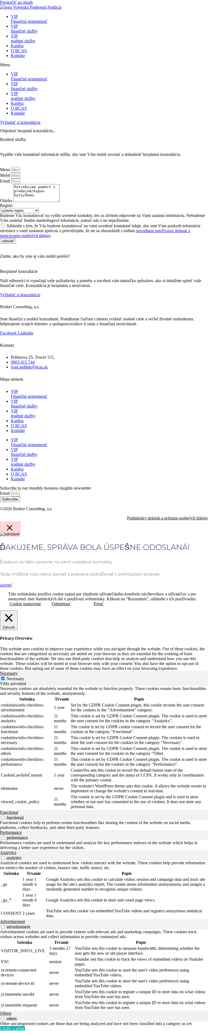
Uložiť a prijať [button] (12, 1028)
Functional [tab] (9, 812)
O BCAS (19, 50)
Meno (5, 169)
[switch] (3, 817)
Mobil (5, 175)
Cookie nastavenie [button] (25, 603)
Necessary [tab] (9, 673)
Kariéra (17, 45)
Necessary (15, 678)
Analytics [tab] (8, 852)
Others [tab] (5, 1013)
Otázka (6, 200)
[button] (104, 64)
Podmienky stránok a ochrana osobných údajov (167, 518)
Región (6, 205)
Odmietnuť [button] (61, 603)
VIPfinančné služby (24, 28)
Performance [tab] (11, 832)
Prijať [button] (98, 603)
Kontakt (18, 55)
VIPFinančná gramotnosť (29, 19)
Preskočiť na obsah (16, 2)
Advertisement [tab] (12, 921)
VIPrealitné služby (23, 38)
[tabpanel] (104, 748)
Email (5, 181)
